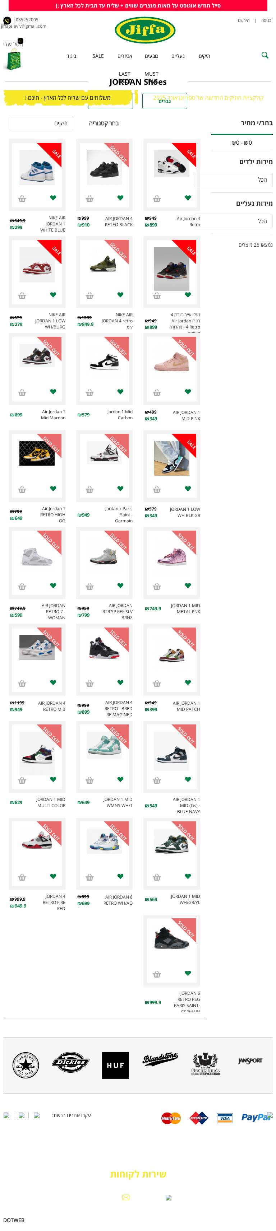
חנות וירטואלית (41, 1220)
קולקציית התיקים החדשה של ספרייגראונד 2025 (208, 98)
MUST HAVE (151, 77)
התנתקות (46, 1173)
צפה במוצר (172, 173)
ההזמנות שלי (48, 1180)
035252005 (27, 20)
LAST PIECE (125, 77)
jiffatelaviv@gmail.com (30, 26)
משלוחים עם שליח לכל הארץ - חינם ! (68, 98)
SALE (98, 55)
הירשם (244, 20)
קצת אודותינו (259, 1173)
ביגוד (71, 55)
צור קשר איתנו (226, 1173)
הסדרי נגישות (225, 1180)
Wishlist (21, 1173)
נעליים (178, 55)
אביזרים (125, 55)
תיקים (204, 55)
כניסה (266, 20)
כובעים (151, 55)
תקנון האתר (195, 1173)
